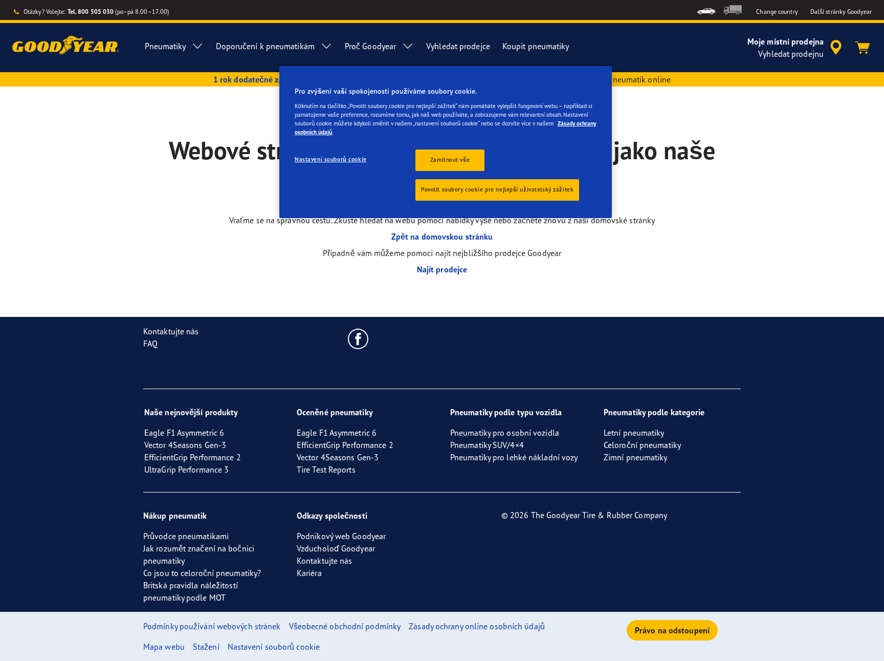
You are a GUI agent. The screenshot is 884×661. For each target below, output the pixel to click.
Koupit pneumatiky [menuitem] (535, 46)
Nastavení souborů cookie (331, 159)
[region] (445, 142)
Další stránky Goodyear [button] (841, 11)
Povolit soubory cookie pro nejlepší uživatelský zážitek (497, 189)
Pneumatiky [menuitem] (165, 46)
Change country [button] (777, 11)
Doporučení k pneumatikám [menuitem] (265, 46)
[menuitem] (706, 10)
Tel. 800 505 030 (91, 11)
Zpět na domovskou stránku (442, 236)
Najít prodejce (442, 269)
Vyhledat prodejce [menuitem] (458, 46)
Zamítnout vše (450, 159)
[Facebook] (358, 338)
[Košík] (862, 47)
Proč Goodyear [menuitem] (370, 46)
